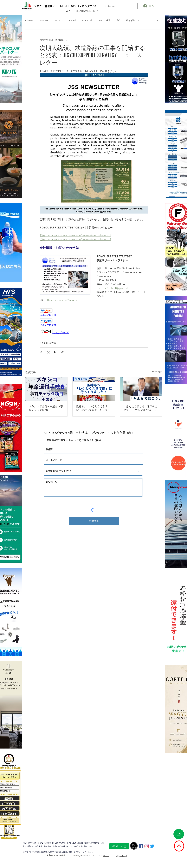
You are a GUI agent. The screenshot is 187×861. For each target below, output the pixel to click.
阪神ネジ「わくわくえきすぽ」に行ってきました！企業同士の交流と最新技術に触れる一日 (93, 408)
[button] (158, 20)
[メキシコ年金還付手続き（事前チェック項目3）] (46, 389)
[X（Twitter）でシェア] (48, 352)
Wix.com (106, 856)
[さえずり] (152, 846)
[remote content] (94, 312)
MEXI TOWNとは (73, 846)
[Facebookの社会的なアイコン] (141, 846)
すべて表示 (157, 372)
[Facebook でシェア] (41, 352)
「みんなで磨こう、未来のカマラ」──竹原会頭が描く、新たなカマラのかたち (140, 408)
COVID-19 (43, 20)
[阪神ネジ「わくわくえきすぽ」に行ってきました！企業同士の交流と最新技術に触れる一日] (94, 389)
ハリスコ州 (87, 20)
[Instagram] (146, 846)
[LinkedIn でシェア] (55, 352)
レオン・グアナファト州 (65, 20)
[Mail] (178, 834)
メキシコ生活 (104, 20)
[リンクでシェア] (62, 352)
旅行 (118, 20)
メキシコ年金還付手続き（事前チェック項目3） (46, 408)
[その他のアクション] (146, 40)
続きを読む (131, 20)
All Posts (29, 20)
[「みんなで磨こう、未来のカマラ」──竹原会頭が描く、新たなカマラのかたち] (141, 389)
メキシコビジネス (48, 343)
